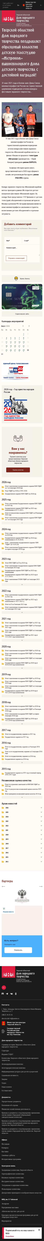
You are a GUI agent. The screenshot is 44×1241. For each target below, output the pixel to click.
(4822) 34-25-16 (7, 1015)
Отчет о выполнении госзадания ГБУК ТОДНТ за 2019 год (22, 678)
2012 (7, 862)
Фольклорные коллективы (11, 1189)
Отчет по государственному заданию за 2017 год (20, 734)
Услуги (4, 1083)
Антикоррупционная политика (12, 1064)
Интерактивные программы (11, 1159)
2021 (7, 830)
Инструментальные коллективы (13, 1181)
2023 (7, 821)
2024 (7, 817)
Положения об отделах (10, 1105)
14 (19, 342)
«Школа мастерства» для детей (13, 1211)
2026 (7, 808)
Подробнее (10, 1236)
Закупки (4, 1079)
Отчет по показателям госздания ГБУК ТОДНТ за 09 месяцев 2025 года (23, 514)
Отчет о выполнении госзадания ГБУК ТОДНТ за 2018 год (22, 706)
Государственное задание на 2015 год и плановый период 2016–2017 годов (23, 774)
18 (6, 346)
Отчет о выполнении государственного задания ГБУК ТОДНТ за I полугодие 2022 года (23, 608)
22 (23, 346)
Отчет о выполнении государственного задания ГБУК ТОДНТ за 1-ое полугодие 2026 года (23, 487)
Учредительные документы (11, 1101)
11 (6, 342)
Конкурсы (5, 1148)
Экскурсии (5, 1204)
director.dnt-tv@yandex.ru (10, 1018)
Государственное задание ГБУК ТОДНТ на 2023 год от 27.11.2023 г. (21, 575)
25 (6, 350)
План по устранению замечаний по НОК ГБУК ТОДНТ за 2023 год (22, 785)
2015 (7, 857)
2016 (7, 853)
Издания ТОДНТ (7, 1054)
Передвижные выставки (10, 1207)
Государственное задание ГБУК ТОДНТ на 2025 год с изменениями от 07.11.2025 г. (21, 509)
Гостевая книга (7, 1091)
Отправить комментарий (16, 258)
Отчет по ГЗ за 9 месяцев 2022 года (16, 604)
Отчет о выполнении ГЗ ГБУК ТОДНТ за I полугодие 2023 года (22, 580)
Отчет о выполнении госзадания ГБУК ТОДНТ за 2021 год (22, 623)
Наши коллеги (7, 1087)
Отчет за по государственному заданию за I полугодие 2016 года (23, 752)
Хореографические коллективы (13, 1174)
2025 (7, 812)
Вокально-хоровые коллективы (13, 1178)
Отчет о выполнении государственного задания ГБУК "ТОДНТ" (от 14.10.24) (21, 543)
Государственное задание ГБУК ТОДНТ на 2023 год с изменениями (21, 571)
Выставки (5, 1151)
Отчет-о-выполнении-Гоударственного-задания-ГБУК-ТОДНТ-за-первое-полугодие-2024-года (23, 548)
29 (23, 350)
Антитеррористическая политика (13, 1068)
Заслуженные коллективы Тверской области (17, 1170)
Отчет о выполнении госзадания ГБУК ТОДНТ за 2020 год (22, 650)
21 (19, 346)
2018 (7, 844)
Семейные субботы (8, 1155)
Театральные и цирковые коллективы (15, 1185)
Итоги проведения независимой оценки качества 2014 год (23, 794)
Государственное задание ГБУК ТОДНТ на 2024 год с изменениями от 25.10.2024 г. (21, 539)
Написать (18, 950)
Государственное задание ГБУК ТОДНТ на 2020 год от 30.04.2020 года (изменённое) (21, 664)
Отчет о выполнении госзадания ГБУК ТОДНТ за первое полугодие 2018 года (22, 715)
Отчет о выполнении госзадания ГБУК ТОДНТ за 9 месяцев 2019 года (23, 682)
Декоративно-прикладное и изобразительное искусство (22, 1193)
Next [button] (40, 886)
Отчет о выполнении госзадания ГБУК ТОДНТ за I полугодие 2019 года (23, 687)
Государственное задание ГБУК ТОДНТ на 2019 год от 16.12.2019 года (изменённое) (21, 691)
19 (11, 346)
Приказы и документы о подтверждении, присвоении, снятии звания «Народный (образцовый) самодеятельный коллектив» (21, 1115)
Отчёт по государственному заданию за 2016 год (20, 756)
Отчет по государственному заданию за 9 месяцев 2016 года (22, 747)
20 (15, 346)
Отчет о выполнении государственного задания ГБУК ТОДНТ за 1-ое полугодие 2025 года (23, 518)
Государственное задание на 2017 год (16, 737)
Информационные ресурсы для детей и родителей (20, 1072)
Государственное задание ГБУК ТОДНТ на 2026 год (20, 494)
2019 (7, 839)
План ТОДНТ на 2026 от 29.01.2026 (16, 491)
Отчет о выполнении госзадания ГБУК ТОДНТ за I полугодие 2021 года (23, 631)
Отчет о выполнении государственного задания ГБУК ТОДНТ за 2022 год (23, 596)
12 (11, 342)
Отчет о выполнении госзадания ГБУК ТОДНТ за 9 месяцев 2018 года (23, 710)
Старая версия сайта (22, 314)
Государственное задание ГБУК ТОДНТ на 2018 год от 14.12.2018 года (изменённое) (21, 719)
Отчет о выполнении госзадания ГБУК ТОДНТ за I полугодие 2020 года (23, 659)
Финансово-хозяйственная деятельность (16, 1109)
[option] (22, 896)
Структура (5, 1051)
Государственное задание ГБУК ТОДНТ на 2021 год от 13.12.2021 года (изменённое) (21, 636)
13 (15, 342)
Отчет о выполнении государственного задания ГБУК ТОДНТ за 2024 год (23, 534)
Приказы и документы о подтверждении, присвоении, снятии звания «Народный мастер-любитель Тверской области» (21, 1131)
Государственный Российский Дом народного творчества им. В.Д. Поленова (15, 1031)
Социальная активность (10, 1075)
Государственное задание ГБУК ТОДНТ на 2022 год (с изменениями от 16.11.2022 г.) (21, 600)
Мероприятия (6, 1221)
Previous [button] (3, 886)
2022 (7, 826)
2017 (7, 848)
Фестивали (5, 1144)
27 (15, 350)
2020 (7, 835)
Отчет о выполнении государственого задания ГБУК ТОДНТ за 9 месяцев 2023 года (23, 566)
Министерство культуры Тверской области (16, 1023)
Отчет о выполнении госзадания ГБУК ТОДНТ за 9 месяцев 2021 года (23, 626)
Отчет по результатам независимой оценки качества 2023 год (23, 790)
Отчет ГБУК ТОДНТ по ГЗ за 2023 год (16, 563)
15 (23, 342)
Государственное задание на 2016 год (16, 759)
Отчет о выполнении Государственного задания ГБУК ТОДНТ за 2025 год (23, 504)
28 (19, 350)
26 (11, 350)
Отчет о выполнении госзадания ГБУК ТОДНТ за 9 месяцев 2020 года (23, 654)
